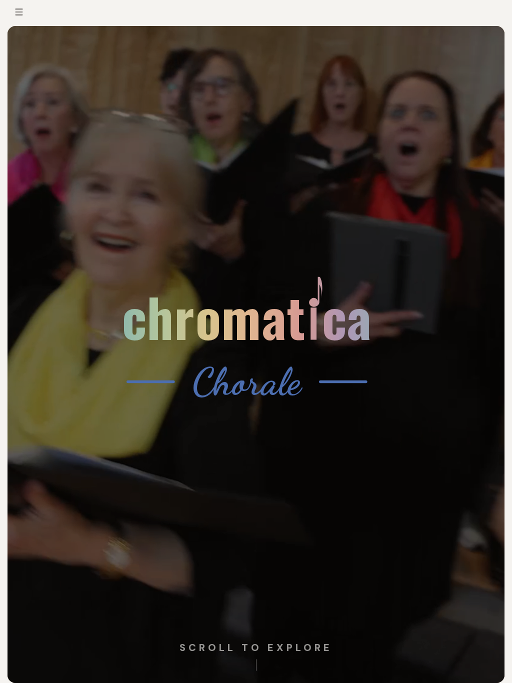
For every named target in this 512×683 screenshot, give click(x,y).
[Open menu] (19, 12)
